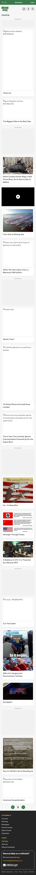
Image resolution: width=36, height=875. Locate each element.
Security (25, 871)
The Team (5, 841)
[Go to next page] (23, 807)
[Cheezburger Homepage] (18, 865)
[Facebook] (28, 9)
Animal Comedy (7, 827)
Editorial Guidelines (8, 847)
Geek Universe (6, 830)
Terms (16, 871)
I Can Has (5, 819)
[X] (32, 9)
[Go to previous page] (13, 807)
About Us (5, 844)
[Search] (6, 2)
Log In (32, 2)
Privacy (20, 871)
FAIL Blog (5, 822)
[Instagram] (24, 9)
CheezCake (5, 833)
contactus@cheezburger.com (12, 861)
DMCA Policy (31, 871)
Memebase (18, 2)
